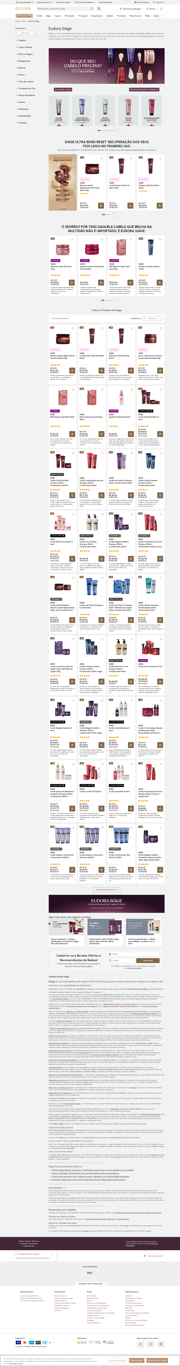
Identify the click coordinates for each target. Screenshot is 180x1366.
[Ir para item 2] (101, 130)
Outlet (39, 16)
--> (50, 1179)
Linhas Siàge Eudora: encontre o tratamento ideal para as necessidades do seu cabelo (93, 1170)
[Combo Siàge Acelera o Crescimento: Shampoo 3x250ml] (92, 835)
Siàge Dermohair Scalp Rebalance (63, 1060)
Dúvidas (57, 1310)
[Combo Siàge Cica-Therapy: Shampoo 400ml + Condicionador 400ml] (92, 522)
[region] (90, 1360)
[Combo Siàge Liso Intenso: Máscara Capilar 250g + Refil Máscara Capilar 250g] (62, 647)
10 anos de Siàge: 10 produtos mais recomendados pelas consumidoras (85, 1173)
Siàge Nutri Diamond (71, 1104)
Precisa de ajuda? (63, 2)
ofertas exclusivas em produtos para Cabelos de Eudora (137, 1213)
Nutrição (117, 1004)
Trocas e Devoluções (95, 1318)
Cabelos (109, 16)
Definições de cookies (117, 1360)
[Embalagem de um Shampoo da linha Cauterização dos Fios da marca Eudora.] (152, 111)
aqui (126, 1225)
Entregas (90, 1320)
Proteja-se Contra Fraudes (98, 1305)
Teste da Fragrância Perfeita (137, 1313)
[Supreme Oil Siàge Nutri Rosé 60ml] (121, 397)
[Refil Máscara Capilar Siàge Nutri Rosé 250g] (121, 247)
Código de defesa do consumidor (101, 1313)
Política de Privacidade (135, 968)
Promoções (91, 1296)
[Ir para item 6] (108, 130)
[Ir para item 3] (103, 130)
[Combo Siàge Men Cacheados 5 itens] (150, 647)
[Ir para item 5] (106, 130)
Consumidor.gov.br (94, 1310)
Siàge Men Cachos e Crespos (61, 1050)
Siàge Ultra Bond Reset (151, 1114)
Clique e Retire (60, 1301)
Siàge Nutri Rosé (55, 1067)
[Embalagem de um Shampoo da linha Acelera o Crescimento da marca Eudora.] (82, 111)
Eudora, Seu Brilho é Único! (65, 1303)
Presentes (121, 16)
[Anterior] (94, 130)
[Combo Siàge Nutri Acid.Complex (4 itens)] (62, 522)
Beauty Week (130, 1323)
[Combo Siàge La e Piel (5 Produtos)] (92, 772)
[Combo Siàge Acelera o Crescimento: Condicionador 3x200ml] (62, 835)
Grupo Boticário (43, 2)
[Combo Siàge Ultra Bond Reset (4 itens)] (150, 397)
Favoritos (160, 2)
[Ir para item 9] (113, 130)
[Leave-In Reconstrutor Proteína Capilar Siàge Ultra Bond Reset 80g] (150, 336)
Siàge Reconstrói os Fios (59, 1080)
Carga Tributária (93, 1323)
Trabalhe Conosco (62, 1305)
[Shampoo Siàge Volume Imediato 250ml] (150, 247)
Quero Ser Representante (31, 1298)
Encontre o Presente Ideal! (136, 1320)
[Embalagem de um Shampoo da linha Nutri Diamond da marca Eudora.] (105, 111)
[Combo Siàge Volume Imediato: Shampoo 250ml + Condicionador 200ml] (150, 461)
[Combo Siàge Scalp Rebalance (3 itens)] (121, 708)
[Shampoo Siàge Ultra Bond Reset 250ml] (150, 166)
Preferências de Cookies (97, 1308)
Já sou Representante (30, 1296)
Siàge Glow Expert (64, 1021)
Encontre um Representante (32, 1301)
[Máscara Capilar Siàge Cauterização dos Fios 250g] (92, 247)
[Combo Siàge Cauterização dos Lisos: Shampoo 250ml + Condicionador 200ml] (92, 461)
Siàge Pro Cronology (57, 1036)
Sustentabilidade (61, 1308)
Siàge (48, 16)
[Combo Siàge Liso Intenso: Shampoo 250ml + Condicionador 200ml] (121, 461)
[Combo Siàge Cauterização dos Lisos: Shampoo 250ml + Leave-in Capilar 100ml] (150, 772)
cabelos (133, 1087)
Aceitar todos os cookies (157, 1360)
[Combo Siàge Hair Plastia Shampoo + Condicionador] (92, 586)
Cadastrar (148, 961)
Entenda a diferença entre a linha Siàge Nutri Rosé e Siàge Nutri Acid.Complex (88, 1179)
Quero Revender (105, 2)
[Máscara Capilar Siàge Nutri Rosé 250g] (62, 247)
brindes (85, 1231)
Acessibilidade (25, 2)
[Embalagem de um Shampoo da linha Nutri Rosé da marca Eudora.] (128, 111)
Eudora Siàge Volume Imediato (145, 1013)
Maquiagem (101, 1219)
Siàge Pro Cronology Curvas (60, 1087)
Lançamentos (96, 16)
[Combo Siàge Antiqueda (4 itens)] (121, 772)
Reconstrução (129, 1004)
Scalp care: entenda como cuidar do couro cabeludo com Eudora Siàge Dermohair (90, 1176)
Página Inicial (21, 21)
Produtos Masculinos (133, 1303)
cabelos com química (128, 1006)
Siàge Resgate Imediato (59, 1043)
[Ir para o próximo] (163, 16)
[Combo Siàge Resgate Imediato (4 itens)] (62, 708)
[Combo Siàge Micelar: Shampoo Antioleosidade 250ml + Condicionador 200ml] (150, 586)
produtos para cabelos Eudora (106, 1055)
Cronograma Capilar (133, 1298)
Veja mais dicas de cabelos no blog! (70, 917)
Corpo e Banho (122, 1219)
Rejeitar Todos (136, 1360)
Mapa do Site (92, 1298)
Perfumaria (70, 16)
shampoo (70, 1011)
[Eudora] (22, 9)
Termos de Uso (93, 1315)
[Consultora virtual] (98, 8)
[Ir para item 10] (115, 130)
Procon (90, 1301)
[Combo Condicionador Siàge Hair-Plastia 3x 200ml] (121, 835)
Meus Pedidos (143, 2)
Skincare (157, 16)
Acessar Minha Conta (151, 8)
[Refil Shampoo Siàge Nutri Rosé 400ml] (62, 397)
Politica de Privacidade (96, 1303)
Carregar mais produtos (107, 890)
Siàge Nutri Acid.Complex (59, 1093)
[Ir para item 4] (105, 130)
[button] (101, 206)
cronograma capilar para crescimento (81, 1006)
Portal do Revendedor (83, 2)
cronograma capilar (60, 999)
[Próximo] (120, 130)
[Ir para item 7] (110, 130)
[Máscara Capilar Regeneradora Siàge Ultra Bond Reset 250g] (92, 166)
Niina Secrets (135, 16)
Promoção (82, 16)
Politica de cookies (16, 1363)
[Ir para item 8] (111, 130)
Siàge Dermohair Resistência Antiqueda (65, 1075)
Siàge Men (83, 1053)
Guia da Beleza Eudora (134, 1325)
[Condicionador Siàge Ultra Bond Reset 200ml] (121, 166)
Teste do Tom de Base (134, 1305)
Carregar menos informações (90, 1284)
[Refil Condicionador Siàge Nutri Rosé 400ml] (92, 397)
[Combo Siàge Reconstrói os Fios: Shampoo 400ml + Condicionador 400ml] (121, 647)
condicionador (82, 1011)
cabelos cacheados (110, 1006)
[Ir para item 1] (98, 130)
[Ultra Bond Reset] (24, 16)
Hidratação (109, 1004)
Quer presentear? (155, 1256)
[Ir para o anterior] (160, 16)
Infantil (128, 1318)
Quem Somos (60, 1296)
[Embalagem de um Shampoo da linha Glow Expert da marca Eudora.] (59, 111)
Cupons (57, 16)
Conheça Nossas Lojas (63, 1298)
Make (147, 16)
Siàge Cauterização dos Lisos (62, 1028)
